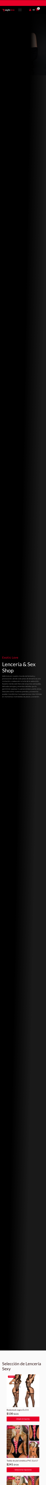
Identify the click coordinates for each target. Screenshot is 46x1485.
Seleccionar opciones (23, 1470)
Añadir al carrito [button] (23, 1419)
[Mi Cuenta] (30, 10)
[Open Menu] (20, 10)
